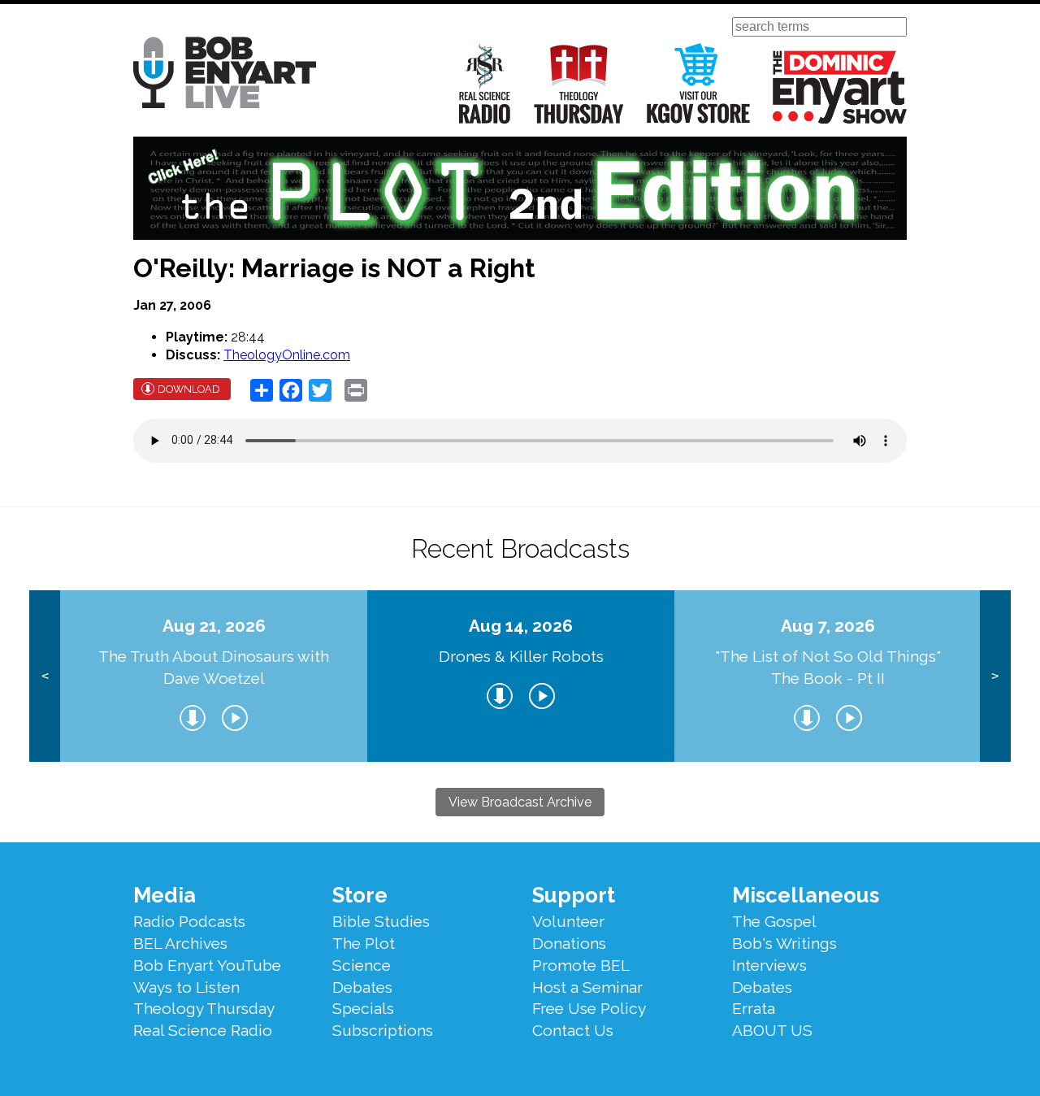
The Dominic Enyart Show (840, 87)
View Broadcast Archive (520, 802)
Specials (363, 1008)
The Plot (363, 943)
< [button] (45, 676)
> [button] (995, 676)
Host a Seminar (587, 987)
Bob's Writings (784, 943)
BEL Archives (180, 943)
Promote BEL (581, 965)
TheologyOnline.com (286, 355)
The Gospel (774, 921)
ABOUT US (772, 1030)
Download (189, 389)
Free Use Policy (589, 1008)
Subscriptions (382, 1030)
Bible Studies (381, 921)
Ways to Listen (186, 987)
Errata (753, 1008)
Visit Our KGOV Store (698, 83)
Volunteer (568, 921)
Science (361, 965)
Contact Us (572, 1030)
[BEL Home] (224, 75)
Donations (569, 943)
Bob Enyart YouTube (207, 965)
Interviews (769, 965)
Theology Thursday (579, 83)
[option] (213, 676)
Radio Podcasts (189, 921)
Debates (362, 987)
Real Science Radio (485, 83)
